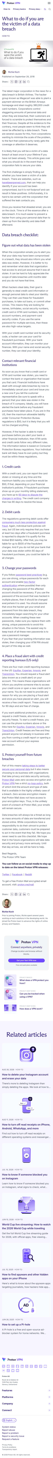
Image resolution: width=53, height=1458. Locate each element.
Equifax (17, 670)
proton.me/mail (26, 884)
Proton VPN (8, 783)
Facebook (17, 874)
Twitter (6, 874)
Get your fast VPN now (26, 960)
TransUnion (8, 674)
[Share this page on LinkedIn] (24, 81)
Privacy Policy (7, 1445)
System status (9, 1427)
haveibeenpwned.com (14, 182)
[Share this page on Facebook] (20, 81)
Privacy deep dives (37, 9)
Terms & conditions (9, 1447)
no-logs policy (35, 783)
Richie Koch (14, 72)
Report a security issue (13, 1436)
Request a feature (10, 1439)
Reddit (28, 874)
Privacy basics (19, 9)
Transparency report (9, 1449)
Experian (27, 670)
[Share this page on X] (12, 81)
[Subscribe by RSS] (45, 9)
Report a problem (10, 1433)
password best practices (29, 575)
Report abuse (8, 1430)
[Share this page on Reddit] (16, 81)
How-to (7, 9)
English (9, 1420)
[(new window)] (3, 1366)
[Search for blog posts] (49, 9)
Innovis (37, 670)
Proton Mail (8, 780)
